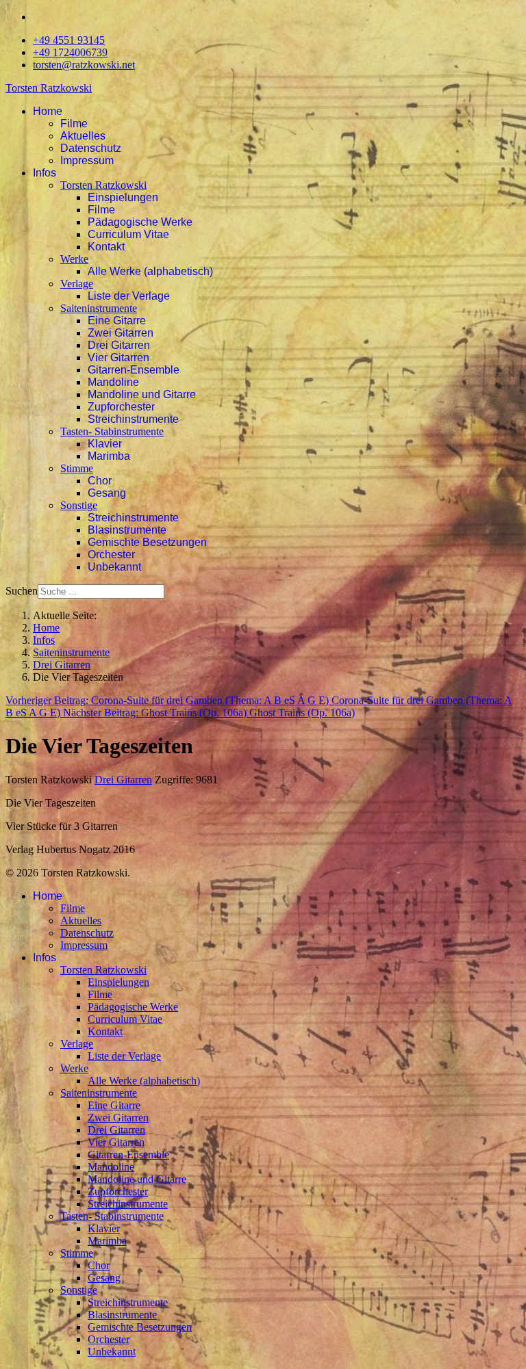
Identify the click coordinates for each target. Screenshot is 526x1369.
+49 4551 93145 (69, 40)
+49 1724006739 (70, 52)
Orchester (111, 554)
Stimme (76, 468)
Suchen (21, 591)
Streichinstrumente (133, 419)
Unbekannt (114, 567)
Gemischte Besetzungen (147, 542)
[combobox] (101, 591)
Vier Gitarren (118, 357)
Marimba (109, 456)
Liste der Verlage (129, 296)
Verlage (76, 283)
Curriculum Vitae (128, 234)
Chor (100, 480)
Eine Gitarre (117, 320)
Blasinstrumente (127, 530)
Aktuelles (82, 136)
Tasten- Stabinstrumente (112, 431)
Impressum (87, 160)
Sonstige (78, 505)
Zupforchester (121, 407)
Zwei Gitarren (120, 333)
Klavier (105, 443)
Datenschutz (90, 148)
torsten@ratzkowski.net (84, 64)
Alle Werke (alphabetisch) (150, 271)
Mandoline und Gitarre (142, 394)
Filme (74, 123)
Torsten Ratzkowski (48, 88)
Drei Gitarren (119, 345)
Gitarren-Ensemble (133, 370)
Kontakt (106, 246)
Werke (74, 259)
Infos (44, 173)
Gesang (107, 493)
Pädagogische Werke (140, 222)
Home (47, 111)
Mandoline (113, 382)
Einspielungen (123, 197)
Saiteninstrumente (98, 308)
